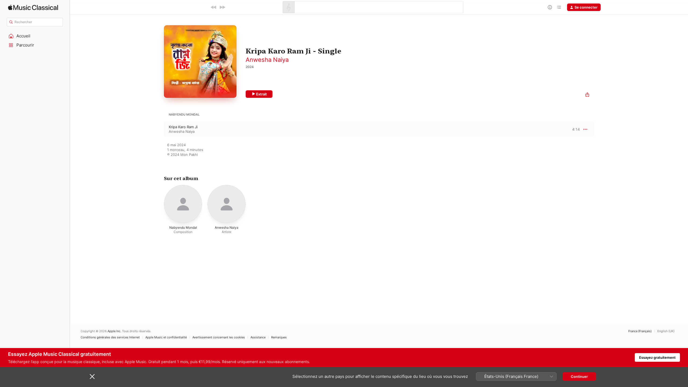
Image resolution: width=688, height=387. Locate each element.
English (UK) (666, 331)
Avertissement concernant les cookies (218, 337)
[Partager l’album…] (587, 95)
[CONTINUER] (222, 7)
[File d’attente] (559, 7)
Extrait (261, 94)
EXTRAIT (574, 129)
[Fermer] (92, 376)
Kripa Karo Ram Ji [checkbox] (183, 127)
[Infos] (550, 7)
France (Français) (640, 331)
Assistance (258, 337)
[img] (33, 7)
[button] (35, 36)
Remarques (279, 337)
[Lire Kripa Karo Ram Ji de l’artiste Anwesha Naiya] (158, 129)
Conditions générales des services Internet (110, 337)
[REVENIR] (213, 7)
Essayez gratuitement (657, 357)
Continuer (579, 376)
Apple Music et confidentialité (166, 337)
